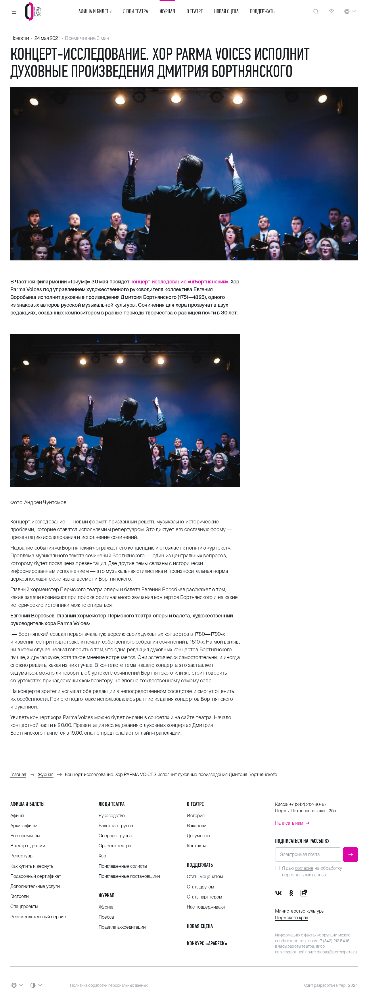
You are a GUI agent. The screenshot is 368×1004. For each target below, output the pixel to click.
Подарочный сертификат (35, 876)
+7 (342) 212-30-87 (308, 804)
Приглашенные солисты (123, 866)
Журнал (167, 11)
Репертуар (21, 856)
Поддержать (262, 11)
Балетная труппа (116, 825)
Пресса (106, 917)
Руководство (112, 815)
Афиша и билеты (95, 11)
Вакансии (196, 825)
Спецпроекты (24, 906)
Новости (19, 38)
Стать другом (200, 887)
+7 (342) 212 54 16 (333, 940)
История (196, 815)
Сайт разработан (319, 985)
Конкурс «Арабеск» (207, 943)
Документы (198, 835)
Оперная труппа (115, 835)
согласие (304, 868)
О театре (195, 11)
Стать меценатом (205, 876)
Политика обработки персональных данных (109, 985)
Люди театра (135, 11)
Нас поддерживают (206, 907)
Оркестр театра (115, 845)
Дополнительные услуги (35, 886)
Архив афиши (23, 825)
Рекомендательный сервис (38, 916)
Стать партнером (204, 897)
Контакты (196, 845)
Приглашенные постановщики (129, 876)
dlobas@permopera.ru (337, 952)
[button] (14, 11)
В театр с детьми (27, 845)
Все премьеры (25, 835)
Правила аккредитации (122, 927)
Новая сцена (226, 11)
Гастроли (19, 896)
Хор (102, 856)
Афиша (17, 815)
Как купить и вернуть (31, 866)
